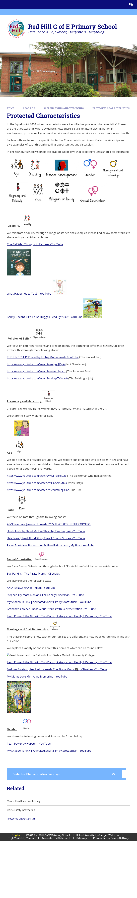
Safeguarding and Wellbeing (63, 108)
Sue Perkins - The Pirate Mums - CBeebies (33, 573)
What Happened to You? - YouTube (29, 293)
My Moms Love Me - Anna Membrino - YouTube (37, 676)
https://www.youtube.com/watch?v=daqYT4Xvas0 (37, 378)
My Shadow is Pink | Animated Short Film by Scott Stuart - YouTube (49, 602)
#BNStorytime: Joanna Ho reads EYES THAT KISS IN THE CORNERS (49, 524)
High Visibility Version (21, 838)
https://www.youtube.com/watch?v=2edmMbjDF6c (38, 490)
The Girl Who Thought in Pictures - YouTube (35, 244)
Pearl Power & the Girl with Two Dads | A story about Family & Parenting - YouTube (59, 616)
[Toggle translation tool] (131, 4)
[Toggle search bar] (122, 4)
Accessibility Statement (56, 838)
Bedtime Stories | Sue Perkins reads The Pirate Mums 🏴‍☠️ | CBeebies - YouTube (57, 669)
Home (10, 108)
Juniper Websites (108, 835)
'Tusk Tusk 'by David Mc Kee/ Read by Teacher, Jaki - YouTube (46, 531)
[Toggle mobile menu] (4, 4)
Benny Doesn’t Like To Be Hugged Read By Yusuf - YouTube (44, 317)
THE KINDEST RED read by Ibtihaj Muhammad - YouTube (43, 357)
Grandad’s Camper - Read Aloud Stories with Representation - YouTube (51, 609)
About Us (29, 108)
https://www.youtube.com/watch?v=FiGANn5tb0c (37, 483)
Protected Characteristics (110, 108)
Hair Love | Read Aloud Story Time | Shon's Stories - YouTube (46, 538)
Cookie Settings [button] (120, 838)
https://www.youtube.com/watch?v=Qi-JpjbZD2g (36, 476)
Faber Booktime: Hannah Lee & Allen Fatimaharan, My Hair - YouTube (50, 545)
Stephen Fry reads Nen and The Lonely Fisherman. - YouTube (45, 595)
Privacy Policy (101, 838)
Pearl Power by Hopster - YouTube (29, 743)
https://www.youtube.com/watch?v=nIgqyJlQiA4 (36, 364)
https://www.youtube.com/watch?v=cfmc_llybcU (36, 371)
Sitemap (82, 838)
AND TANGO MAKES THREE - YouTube (31, 588)
